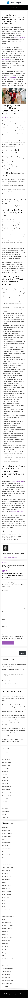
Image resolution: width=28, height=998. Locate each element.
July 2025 (4, 774)
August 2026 (5, 753)
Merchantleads (6, 913)
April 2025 (5, 783)
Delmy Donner (6, 728)
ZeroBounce (5, 986)
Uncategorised (6, 974)
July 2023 (4, 802)
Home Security (6, 870)
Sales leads (5, 118)
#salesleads (21, 540)
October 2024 (6, 789)
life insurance (5, 900)
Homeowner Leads (11, 536)
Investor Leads (6, 888)
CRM (3, 839)
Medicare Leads (6, 907)
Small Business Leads (7, 959)
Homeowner (5, 873)
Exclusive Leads (6, 858)
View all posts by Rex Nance (9, 557)
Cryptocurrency (6, 842)
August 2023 (5, 799)
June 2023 (5, 805)
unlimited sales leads (10, 77)
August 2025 (5, 771)
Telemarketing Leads (7, 968)
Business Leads (6, 830)
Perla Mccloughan (7, 715)
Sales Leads (5, 949)
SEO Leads (5, 956)
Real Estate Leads (7, 937)
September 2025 (6, 768)
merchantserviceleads (8, 916)
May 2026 (5, 756)
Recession (5, 943)
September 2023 (6, 795)
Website (4, 626)
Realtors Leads (6, 940)
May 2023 (5, 808)
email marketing (6, 848)
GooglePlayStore (6, 864)
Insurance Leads (6, 885)
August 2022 (5, 811)
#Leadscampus (13, 540)
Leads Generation (7, 894)
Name (4, 611)
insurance (4, 882)
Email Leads (5, 845)
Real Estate (5, 934)
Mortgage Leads (6, 922)
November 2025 (6, 762)
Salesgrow (5, 952)
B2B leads (5, 827)
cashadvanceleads (7, 833)
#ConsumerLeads (11, 539)
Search (4, 650)
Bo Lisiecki (5, 704)
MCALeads (5, 904)
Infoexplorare (6, 879)
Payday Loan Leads (7, 928)
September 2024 (6, 792)
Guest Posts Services (7, 867)
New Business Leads (7, 925)
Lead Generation (6, 891)
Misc (3, 919)
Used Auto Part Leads (8, 980)
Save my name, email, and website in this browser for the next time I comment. (12, 637)
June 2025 (5, 777)
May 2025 (5, 780)
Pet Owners (5, 931)
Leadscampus (6, 59)
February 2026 (6, 759)
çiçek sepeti (5, 739)
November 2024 (6, 786)
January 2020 (5, 817)
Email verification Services (9, 855)
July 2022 (4, 814)
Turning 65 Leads (6, 971)
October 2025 (6, 765)
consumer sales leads (19, 37)
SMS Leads (5, 962)
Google (4, 861)
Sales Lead (5, 946)
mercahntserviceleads (8, 910)
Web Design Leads (7, 983)
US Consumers (6, 977)
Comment (5, 590)
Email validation (6, 851)
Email (4, 619)
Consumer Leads (12, 534)
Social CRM (5, 965)
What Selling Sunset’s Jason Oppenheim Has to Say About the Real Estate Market (14, 698)
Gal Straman (5, 696)
